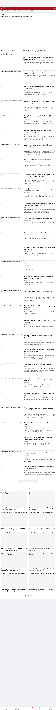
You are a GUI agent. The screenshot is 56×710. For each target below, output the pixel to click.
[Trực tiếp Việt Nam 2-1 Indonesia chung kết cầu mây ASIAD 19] (12, 326)
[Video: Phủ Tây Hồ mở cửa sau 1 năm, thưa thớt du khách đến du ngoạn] (12, 457)
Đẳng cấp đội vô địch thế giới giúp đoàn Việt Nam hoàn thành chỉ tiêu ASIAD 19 (38, 292)
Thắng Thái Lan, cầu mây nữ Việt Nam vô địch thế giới (38, 116)
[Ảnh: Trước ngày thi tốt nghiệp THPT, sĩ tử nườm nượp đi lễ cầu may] (12, 414)
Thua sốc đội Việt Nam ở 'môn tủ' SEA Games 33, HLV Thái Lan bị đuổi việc (39, 58)
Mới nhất (4, 10)
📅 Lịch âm (21, 10)
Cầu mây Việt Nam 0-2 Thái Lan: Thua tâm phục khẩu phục (39, 263)
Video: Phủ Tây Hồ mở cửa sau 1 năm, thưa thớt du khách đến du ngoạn (39, 453)
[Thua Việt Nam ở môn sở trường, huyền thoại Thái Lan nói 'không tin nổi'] (12, 77)
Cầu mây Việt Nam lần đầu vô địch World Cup (37, 159)
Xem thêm (28, 481)
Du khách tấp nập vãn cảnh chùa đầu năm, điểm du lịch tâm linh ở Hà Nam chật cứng (39, 175)
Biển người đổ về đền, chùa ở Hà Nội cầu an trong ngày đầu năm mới (25, 51)
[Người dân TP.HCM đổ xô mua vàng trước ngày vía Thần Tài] (12, 384)
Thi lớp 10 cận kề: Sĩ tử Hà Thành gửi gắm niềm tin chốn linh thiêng (39, 146)
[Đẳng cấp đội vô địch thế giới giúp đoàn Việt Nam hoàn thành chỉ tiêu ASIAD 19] (12, 297)
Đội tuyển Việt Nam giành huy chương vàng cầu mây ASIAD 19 (39, 306)
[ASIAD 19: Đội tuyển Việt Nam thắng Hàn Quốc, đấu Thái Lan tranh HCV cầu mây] (12, 282)
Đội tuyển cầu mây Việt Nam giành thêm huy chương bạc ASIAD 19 (39, 248)
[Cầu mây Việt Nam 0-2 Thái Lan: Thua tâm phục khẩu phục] (12, 267)
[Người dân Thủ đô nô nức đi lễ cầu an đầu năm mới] (12, 399)
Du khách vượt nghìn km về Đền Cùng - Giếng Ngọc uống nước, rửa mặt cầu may (39, 204)
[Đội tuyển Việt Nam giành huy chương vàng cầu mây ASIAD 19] (12, 311)
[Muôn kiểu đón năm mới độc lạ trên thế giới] (12, 238)
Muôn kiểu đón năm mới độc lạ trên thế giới (37, 232)
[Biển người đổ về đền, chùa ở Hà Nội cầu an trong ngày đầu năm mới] (28, 32)
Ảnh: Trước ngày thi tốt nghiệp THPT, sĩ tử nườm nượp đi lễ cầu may (38, 409)
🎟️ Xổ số (32, 10)
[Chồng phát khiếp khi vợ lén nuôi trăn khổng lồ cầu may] (12, 428)
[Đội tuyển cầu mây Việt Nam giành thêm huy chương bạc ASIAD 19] (12, 253)
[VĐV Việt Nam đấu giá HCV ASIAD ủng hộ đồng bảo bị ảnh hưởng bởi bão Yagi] (12, 194)
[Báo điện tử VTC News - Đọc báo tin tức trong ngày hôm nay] (8, 8)
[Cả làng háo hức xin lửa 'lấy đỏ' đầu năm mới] (12, 370)
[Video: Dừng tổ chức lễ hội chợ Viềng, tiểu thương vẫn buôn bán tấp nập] (12, 472)
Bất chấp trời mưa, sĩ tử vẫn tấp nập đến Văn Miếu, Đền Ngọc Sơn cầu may (39, 350)
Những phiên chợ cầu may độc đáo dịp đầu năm (38, 218)
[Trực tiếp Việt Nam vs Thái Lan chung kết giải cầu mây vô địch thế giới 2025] (12, 136)
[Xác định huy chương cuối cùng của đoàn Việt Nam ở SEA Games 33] (12, 92)
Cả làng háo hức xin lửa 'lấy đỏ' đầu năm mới (37, 364)
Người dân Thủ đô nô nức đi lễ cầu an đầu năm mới (39, 393)
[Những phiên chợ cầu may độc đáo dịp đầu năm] (12, 224)
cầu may (3, 14)
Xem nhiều (10, 10)
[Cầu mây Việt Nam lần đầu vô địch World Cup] (12, 165)
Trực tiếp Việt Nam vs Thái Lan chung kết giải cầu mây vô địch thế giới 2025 (38, 131)
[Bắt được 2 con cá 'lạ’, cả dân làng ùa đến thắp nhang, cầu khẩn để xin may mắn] (12, 443)
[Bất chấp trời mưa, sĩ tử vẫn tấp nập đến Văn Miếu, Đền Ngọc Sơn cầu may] (12, 355)
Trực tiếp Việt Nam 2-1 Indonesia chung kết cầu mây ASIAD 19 (39, 321)
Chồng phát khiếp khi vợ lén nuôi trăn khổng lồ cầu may (39, 423)
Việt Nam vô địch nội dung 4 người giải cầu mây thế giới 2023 (39, 336)
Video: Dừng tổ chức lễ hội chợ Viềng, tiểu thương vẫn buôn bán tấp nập (39, 467)
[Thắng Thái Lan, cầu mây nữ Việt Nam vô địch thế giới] (12, 121)
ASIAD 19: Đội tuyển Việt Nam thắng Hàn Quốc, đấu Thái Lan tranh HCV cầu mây (39, 277)
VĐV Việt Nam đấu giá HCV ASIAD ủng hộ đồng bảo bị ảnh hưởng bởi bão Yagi (39, 189)
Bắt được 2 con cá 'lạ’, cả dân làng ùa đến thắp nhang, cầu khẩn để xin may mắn (38, 438)
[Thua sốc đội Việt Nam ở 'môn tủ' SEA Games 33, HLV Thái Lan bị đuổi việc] (12, 63)
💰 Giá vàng (15, 10)
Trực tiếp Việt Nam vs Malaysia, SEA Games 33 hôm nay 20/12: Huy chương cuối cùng (39, 102)
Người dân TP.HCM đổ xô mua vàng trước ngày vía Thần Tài (39, 379)
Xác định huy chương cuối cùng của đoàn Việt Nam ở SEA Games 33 (39, 87)
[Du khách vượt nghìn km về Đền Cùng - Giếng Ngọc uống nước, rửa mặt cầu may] (12, 209)
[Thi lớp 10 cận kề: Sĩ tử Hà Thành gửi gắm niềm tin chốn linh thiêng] (12, 151)
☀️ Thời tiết (27, 10)
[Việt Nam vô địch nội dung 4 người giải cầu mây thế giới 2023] (12, 341)
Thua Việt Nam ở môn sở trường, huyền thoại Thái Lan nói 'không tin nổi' (39, 72)
